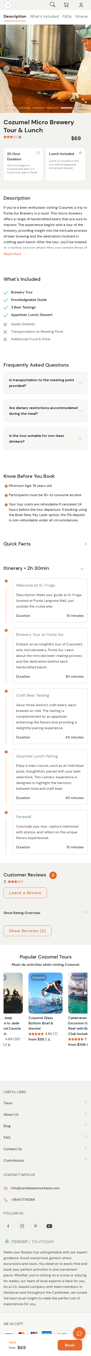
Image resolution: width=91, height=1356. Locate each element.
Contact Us (13, 1149)
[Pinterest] (35, 1226)
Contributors (14, 1160)
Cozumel (38, 977)
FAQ (7, 1137)
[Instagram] (22, 1226)
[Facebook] (8, 1226)
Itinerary (83, 16)
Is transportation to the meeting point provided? (41, 383)
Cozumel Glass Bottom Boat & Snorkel (40, 1023)
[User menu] (81, 5)
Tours (8, 1103)
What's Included (44, 16)
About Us (11, 1114)
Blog (7, 1126)
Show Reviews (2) (27, 930)
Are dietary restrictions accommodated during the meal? (43, 410)
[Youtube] (49, 1226)
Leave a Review (25, 892)
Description (15, 16)
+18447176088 (22, 1199)
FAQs (67, 16)
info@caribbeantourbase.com (34, 1188)
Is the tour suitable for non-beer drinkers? (36, 438)
